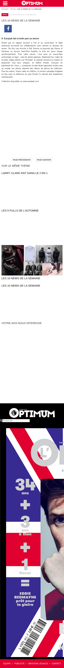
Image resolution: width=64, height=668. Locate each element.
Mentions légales (38, 663)
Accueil (5, 9)
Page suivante (44, 160)
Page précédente (22, 160)
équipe (7, 663)
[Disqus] (32, 365)
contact (56, 663)
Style (13, 9)
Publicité (19, 663)
